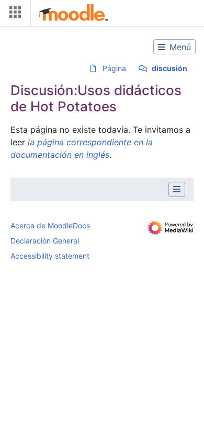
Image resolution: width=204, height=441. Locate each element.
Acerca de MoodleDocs (50, 225)
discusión (169, 68)
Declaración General (44, 240)
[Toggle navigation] (13, 14)
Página (114, 68)
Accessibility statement (49, 255)
